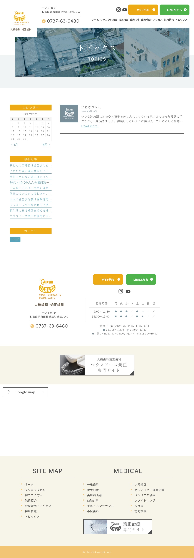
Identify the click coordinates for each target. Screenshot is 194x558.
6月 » (46, 144)
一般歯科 (93, 484)
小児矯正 (140, 484)
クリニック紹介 (35, 490)
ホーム (29, 484)
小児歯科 (93, 511)
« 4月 (14, 144)
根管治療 (93, 490)
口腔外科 (93, 500)
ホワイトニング (144, 500)
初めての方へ (34, 495)
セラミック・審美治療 (149, 490)
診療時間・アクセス (38, 506)
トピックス (32, 516)
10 (24, 127)
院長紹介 (31, 500)
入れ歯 (138, 506)
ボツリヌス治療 (144, 495)
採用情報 (31, 511)
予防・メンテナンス (100, 506)
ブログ (15, 239)
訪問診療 (140, 511)
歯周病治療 (94, 495)
